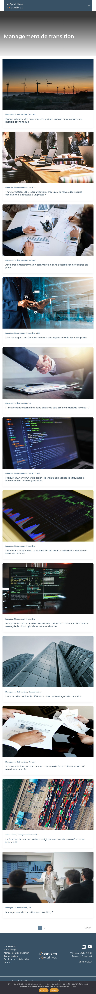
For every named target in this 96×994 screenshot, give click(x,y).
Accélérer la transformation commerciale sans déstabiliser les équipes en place (46, 266)
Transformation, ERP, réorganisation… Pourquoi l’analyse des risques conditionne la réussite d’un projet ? (43, 193)
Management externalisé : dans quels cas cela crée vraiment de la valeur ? (47, 407)
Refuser (54, 990)
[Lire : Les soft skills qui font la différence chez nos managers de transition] (48, 661)
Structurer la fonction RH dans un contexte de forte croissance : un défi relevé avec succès (45, 768)
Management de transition (16, 114)
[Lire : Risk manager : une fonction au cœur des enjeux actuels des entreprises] (48, 302)
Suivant (89, 927)
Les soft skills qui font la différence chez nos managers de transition (43, 696)
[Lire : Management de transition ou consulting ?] (48, 877)
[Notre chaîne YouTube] (90, 947)
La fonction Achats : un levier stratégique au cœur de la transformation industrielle (45, 841)
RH (38, 333)
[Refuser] (93, 987)
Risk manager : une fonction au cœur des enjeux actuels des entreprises (46, 337)
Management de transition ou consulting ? (29, 912)
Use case (32, 114)
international (10, 835)
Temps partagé (11, 956)
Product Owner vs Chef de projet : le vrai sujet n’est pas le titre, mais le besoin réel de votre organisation (44, 479)
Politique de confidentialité (16, 959)
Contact (7, 962)
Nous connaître (34, 692)
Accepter (43, 990)
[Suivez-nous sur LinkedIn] (84, 947)
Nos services (10, 946)
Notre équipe (10, 949)
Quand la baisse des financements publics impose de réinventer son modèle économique (43, 120)
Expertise (9, 187)
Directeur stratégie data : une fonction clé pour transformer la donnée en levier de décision (46, 552)
